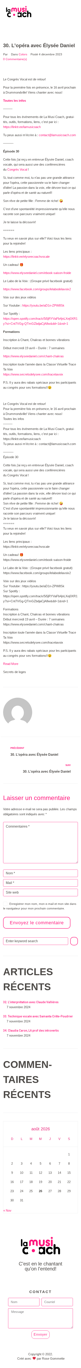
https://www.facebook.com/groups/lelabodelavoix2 (37, 289)
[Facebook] (31, 1280)
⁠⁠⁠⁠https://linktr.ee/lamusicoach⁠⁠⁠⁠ (22, 127)
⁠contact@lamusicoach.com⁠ (57, 135)
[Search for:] (35, 941)
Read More (10, 664)
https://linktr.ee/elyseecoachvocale (26, 256)
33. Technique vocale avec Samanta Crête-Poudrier (38, 1016)
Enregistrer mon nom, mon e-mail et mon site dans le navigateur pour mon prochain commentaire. (39, 906)
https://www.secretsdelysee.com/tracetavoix (33, 374)
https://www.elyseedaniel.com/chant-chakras (33, 356)
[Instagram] (50, 1280)
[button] (40, 27)
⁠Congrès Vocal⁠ (17, 169)
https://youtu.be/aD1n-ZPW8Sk (43, 305)
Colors (23, 54)
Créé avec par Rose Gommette (40, 1358)
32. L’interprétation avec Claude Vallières (31, 1002)
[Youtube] (40, 1280)
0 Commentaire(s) (15, 59)
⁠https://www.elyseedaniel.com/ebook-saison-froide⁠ (37, 273)
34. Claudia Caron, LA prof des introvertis (31, 1030)
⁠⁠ (14, 100)
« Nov (7, 1210)
